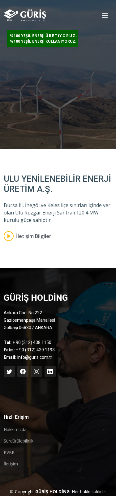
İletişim (11, 464)
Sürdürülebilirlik (18, 441)
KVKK (9, 452)
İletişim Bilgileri (34, 236)
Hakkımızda (15, 429)
